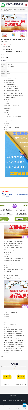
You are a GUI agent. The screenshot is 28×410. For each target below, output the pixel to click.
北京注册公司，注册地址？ (20, 384)
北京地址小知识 (7, 384)
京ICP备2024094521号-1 (18, 397)
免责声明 (14, 400)
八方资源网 (10, 400)
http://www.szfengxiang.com (6, 356)
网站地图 (23, 400)
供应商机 (10, 9)
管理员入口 (19, 400)
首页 (6, 9)
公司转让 (14, 9)
